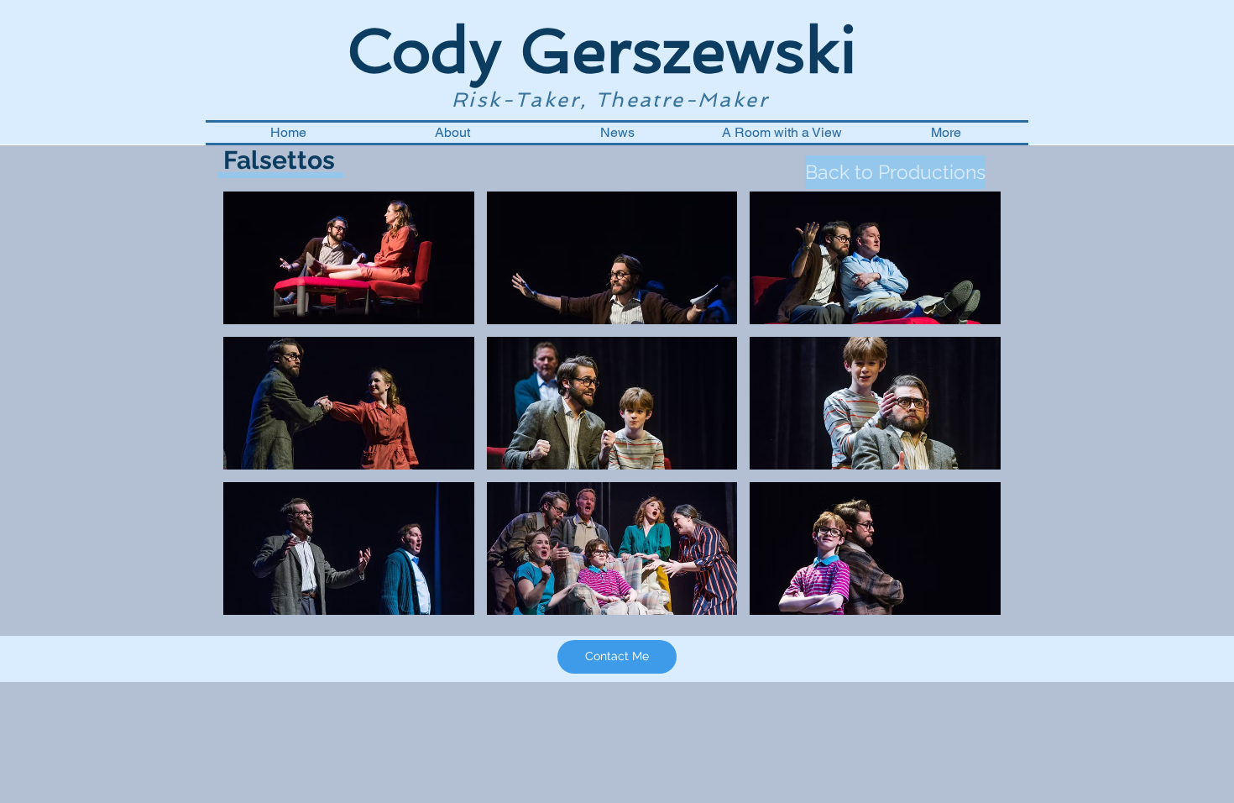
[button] (348, 258)
